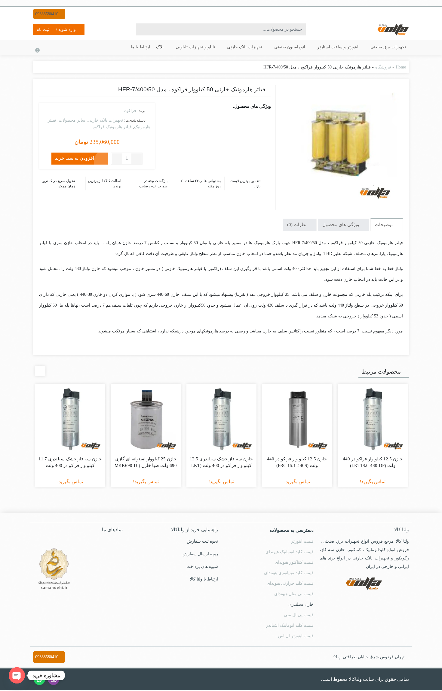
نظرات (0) (297, 224)
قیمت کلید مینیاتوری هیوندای (289, 573)
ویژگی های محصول (341, 224)
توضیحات (384, 224)
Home (401, 67)
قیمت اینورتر (302, 541)
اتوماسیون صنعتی (289, 47)
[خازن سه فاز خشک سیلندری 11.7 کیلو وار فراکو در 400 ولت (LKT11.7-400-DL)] (70, 419)
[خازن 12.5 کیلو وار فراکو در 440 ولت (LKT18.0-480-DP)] (373, 419)
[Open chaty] (17, 675)
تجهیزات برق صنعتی (387, 47)
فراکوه (130, 110)
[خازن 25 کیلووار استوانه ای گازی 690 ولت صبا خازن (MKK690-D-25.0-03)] (146, 419)
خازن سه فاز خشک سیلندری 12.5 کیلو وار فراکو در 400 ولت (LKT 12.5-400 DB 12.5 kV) (221, 465)
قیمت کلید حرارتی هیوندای (290, 583)
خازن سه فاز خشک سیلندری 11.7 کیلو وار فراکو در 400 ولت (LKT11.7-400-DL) (70, 465)
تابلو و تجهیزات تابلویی (194, 47)
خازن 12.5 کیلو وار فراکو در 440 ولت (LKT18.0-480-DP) (373, 462)
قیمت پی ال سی (299, 615)
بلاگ (160, 47)
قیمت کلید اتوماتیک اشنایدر (290, 625)
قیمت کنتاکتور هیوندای (294, 562)
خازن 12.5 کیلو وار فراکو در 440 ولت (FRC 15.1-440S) (297, 462)
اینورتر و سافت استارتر (337, 47)
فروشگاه (383, 67)
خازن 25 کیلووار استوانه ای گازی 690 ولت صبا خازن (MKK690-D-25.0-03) (146, 465)
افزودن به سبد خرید (74, 158)
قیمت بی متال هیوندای (294, 594)
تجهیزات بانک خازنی (244, 47)
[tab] (386, 224)
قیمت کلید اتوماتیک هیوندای (290, 552)
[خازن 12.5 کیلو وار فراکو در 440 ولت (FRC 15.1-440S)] (297, 419)
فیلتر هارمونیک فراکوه (112, 127)
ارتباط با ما (140, 47)
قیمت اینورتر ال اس (296, 636)
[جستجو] (141, 29)
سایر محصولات (72, 120)
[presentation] (40, 371)
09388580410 (47, 14)
